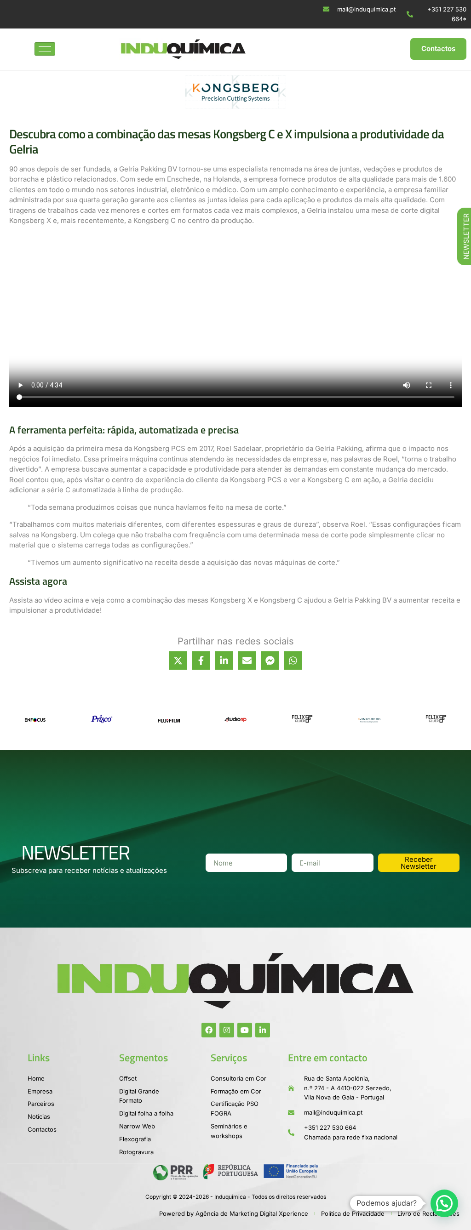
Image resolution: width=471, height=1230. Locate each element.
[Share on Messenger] (270, 660)
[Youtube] (244, 1030)
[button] (444, 1203)
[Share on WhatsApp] (293, 660)
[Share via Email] (247, 660)
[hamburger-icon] (44, 49)
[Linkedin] (262, 1030)
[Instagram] (226, 1030)
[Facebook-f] (208, 1030)
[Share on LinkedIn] (224, 660)
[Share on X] (178, 660)
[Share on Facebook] (201, 660)
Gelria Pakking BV (148, 169)
